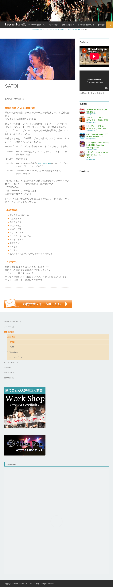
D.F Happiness (44, 163)
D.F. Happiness (12, 352)
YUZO (12, 347)
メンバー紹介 (53, 25)
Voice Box (11, 337)
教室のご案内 (67, 25)
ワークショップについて (16, 357)
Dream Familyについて (36, 25)
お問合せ (101, 25)
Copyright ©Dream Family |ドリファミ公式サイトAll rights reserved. (29, 584)
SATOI (12, 342)
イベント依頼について (86, 25)
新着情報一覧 (9, 378)
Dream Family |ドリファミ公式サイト (15, 25)
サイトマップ (9, 373)
